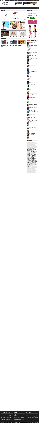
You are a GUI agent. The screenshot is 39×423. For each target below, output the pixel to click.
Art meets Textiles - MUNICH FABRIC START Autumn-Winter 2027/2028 (33, 55)
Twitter (13, 422)
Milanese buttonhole (29, 148)
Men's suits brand (32, 159)
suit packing (28, 154)
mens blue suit (33, 148)
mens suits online (34, 158)
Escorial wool (28, 161)
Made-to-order (31, 414)
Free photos (28, 168)
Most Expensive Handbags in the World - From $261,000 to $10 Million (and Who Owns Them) (21, 36)
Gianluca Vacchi (28, 150)
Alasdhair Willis (28, 147)
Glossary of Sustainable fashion (30, 164)
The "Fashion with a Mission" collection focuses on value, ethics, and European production (33, 108)
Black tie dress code (29, 155)
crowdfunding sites (29, 162)
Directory (6, 0)
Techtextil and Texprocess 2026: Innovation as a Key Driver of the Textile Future (33, 127)
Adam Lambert (33, 142)
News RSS (15, 422)
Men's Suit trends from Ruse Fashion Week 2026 (33, 81)
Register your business (32, 18)
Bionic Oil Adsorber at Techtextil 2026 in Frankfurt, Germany (33, 97)
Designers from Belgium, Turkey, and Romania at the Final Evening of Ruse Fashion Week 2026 (33, 114)
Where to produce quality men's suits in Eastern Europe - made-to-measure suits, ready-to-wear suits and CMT (5, 46)
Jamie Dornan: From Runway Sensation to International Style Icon (33, 58)
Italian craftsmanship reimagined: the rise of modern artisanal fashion (33, 130)
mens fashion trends (29, 152)
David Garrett (34, 149)
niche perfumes (28, 170)
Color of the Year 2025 (33, 168)
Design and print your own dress (34, 167)
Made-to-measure (28, 414)
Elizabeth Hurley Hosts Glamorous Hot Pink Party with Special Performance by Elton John (33, 95)
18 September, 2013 (24, 19)
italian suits (32, 147)
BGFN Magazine (3, 0)
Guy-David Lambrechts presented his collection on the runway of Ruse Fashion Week (33, 104)
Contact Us (22, 0)
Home (27, 422)
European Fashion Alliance (33, 170)
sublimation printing (34, 162)
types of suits (32, 154)
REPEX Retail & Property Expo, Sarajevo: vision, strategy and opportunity (33, 123)
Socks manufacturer (29, 169)
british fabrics (28, 153)
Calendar (9, 0)
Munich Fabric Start (35, 161)
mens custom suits (32, 153)
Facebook (11, 422)
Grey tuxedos (28, 156)
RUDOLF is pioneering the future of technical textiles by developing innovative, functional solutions (33, 88)
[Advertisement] (19, 52)
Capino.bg (28, 171)
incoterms (32, 161)
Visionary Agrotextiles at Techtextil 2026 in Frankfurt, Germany (33, 101)
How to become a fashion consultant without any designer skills (13, 45)
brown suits (35, 143)
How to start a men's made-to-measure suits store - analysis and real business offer (21, 45)
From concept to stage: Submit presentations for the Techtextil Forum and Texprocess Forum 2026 (33, 134)
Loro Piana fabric (33, 144)
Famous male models (29, 160)
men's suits (6, 414)
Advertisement (18, 0)
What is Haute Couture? (32, 171)
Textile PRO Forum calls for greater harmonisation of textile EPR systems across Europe (33, 52)
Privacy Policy (36, 422)
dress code (28, 145)
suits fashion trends (29, 166)
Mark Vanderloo (28, 144)
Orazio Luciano (35, 146)
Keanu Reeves (28, 151)
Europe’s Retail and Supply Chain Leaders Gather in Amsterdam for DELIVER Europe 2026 (33, 75)
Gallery (12, 0)
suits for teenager (32, 145)
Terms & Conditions (33, 422)
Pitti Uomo (35, 156)
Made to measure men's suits (34, 151)
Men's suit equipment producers (19, 416)
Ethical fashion (28, 167)
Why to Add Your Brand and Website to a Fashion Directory (33, 120)
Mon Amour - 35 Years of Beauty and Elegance (32, 78)
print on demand (28, 163)
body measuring (33, 169)
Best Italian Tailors (32, 157)
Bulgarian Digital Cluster (18, 422)
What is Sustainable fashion (30, 165)
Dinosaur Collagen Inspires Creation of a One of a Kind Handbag (33, 61)
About (28, 422)
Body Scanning (28, 159)
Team (30, 422)
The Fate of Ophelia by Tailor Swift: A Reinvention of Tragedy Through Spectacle (33, 136)
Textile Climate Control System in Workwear (32, 84)
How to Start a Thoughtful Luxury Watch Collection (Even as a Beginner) (5, 36)
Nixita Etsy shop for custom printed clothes (31, 172)
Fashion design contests (34, 166)
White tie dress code (34, 155)
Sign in (33, 0)
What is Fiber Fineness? (17, 13)
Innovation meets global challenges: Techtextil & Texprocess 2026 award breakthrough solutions (32, 117)
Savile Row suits (33, 152)
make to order (35, 147)
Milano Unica (28, 157)
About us (15, 0)
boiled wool (35, 154)
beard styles (35, 164)
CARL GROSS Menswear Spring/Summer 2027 (33, 71)
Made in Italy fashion (33, 163)
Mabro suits (32, 156)
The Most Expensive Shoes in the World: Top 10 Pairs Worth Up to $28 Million (13, 36)
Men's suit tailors (20, 414)
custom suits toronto (29, 142)
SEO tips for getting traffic (29, 149)
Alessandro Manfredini (34, 160)
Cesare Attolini (28, 146)
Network (24, 0)
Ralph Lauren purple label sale (30, 143)
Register (36, 0)
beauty (35, 145)
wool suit (32, 146)
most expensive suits (29, 158)
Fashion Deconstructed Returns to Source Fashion (33, 68)
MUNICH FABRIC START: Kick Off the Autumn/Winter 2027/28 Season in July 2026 (33, 65)
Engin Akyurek (32, 150)
